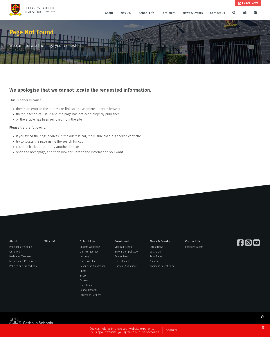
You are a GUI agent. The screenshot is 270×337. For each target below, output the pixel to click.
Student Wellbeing (90, 246)
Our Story (14, 251)
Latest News (156, 246)
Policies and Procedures (23, 266)
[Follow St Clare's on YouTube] (257, 242)
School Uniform (88, 290)
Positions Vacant (194, 246)
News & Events (193, 13)
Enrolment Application (127, 251)
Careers (84, 280)
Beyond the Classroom (92, 266)
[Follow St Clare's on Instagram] (249, 242)
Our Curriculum (88, 261)
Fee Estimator (122, 261)
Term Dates (156, 256)
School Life (146, 13)
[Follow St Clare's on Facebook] (240, 242)
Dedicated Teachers (20, 256)
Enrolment (168, 13)
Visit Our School (124, 246)
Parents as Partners (90, 295)
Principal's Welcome (20, 246)
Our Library (86, 285)
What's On (155, 251)
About (109, 13)
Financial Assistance (126, 266)
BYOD (83, 275)
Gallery (154, 261)
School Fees (122, 256)
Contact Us (217, 13)
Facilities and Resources (22, 261)
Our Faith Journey (89, 251)
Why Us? (126, 13)
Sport (83, 270)
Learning (84, 256)
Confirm (171, 330)
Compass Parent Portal (162, 266)
